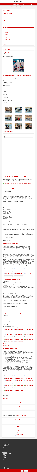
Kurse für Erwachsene (6, 468)
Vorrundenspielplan (8, 394)
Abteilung (6, 30)
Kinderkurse (5, 467)
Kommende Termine (8, 188)
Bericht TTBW (5, 185)
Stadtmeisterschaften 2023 (10, 243)
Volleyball (5, 44)
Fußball (5, 18)
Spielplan (6, 34)
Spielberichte (7, 29)
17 (30, 400)
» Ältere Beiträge (18, 402)
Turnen (5, 42)
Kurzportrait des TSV (6, 444)
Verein (19, 4)
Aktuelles (13, 4)
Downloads (5, 447)
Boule (5, 15)
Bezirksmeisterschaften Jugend (12, 314)
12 (23, 400)
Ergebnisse (5, 343)
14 (26, 400)
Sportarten (25, 4)
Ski (4, 22)
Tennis (5, 25)
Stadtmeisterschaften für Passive (12, 279)
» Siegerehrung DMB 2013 (18, 434)
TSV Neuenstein (13, 6)
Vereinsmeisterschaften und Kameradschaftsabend (17, 75)
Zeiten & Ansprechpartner (8, 13)
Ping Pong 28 (7, 52)
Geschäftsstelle (5, 445)
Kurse (30, 4)
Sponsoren (6, 41)
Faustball (5, 16)
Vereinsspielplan (5, 398)
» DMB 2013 (18, 431)
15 (27, 400)
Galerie (6, 37)
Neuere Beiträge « (7, 400)
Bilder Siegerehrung (6, 345)
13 (24, 400)
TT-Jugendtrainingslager (10, 348)
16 (29, 400)
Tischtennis (6, 27)
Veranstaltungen (7, 39)
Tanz (4, 23)
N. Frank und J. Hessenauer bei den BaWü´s (15, 176)
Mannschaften (7, 32)
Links (4, 448)
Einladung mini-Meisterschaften (12, 135)
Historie (4, 449)
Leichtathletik (6, 20)
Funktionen (5, 446)
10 (20, 400)
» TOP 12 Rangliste (18, 429)
